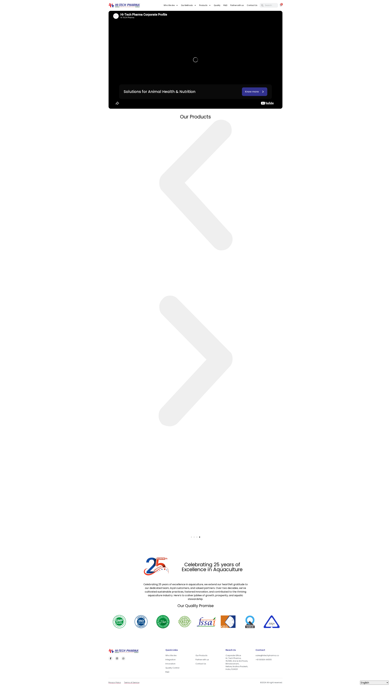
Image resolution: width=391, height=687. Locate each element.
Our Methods (187, 5)
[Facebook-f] (110, 658)
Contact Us (252, 5)
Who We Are (169, 5)
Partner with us (237, 5)
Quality (217, 5)
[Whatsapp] (123, 658)
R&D (225, 5)
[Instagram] (117, 658)
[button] (195, 186)
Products (203, 5)
